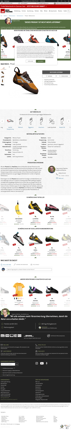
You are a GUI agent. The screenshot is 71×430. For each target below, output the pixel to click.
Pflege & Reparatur (5, 420)
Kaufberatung (4, 418)
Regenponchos (22, 418)
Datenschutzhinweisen (49, 57)
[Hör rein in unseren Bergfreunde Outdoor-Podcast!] (47, 363)
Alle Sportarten (53, 11)
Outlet (65, 11)
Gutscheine (38, 389)
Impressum (38, 392)
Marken (60, 11)
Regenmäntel (21, 417)
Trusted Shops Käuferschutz (50, 84)
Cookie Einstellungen (6, 394)
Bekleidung (17, 11)
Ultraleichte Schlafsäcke (41, 418)
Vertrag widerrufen (5, 397)
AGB (2, 392)
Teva (54, 416)
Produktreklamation (5, 390)
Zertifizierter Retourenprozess (58, 336)
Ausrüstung (30, 11)
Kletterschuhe (12, 15)
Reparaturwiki (44, 399)
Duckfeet (55, 417)
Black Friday (3, 421)
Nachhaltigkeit (38, 398)
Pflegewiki (37, 399)
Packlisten (3, 419)
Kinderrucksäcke (39, 419)
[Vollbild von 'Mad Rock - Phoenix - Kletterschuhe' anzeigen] (9, 67)
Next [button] (68, 121)
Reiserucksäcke (39, 417)
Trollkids (55, 421)
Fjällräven (55, 420)
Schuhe (24, 11)
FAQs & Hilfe (3, 385)
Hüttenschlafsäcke (40, 416)
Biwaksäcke (38, 420)
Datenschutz (6, 392)
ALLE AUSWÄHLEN (40, 61)
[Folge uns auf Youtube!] (43, 363)
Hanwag (55, 419)
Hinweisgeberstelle (39, 394)
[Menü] (70, 425)
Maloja (55, 418)
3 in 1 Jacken (21, 416)
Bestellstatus (4, 383)
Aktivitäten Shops (5, 416)
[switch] (67, 428)
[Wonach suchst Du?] (69, 11)
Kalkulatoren (4, 417)
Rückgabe (3, 389)
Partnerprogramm (39, 390)
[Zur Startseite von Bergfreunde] (7, 11)
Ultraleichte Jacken (23, 420)
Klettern (37, 11)
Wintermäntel (21, 419)
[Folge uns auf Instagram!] (37, 363)
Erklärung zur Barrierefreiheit (42, 396)
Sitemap (18, 424)
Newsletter (38, 387)
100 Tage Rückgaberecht (43, 3)
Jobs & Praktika (39, 383)
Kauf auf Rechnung (48, 83)
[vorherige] (2, 43)
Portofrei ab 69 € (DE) (7, 3)
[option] (24, 82)
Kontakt (2, 387)
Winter (45, 11)
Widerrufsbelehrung (5, 396)
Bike (41, 11)
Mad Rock (5, 64)
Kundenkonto (38, 385)
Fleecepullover (22, 421)
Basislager (6, 1)
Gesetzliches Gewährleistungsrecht (9, 399)
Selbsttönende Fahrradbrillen (42, 421)
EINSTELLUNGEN (30, 61)
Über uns (37, 381)
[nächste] (68, 43)
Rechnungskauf (24, 3)
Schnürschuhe (20, 15)
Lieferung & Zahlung (5, 381)
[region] (36, 54)
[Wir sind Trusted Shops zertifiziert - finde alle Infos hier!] (40, 327)
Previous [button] (2, 121)
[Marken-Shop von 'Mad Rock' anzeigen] (4, 68)
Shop (2, 1)
